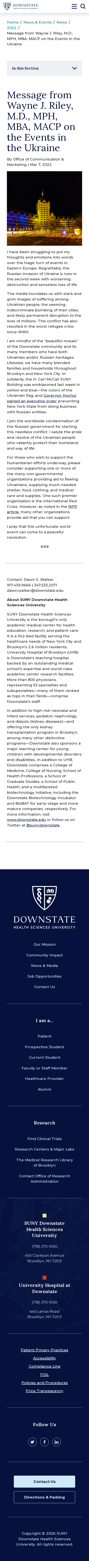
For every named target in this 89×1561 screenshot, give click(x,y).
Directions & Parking (44, 1497)
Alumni (44, 1089)
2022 (11, 28)
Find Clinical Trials (44, 1139)
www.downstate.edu (26, 820)
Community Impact (44, 955)
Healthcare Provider (44, 1078)
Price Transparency (44, 1391)
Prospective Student (44, 1047)
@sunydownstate (43, 825)
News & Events (37, 22)
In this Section (25, 68)
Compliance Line (44, 1366)
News (61, 22)
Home (13, 22)
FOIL (44, 1374)
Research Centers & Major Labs (44, 1149)
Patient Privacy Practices (44, 1350)
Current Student (44, 1057)
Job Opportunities (44, 976)
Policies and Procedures (44, 1383)
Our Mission (44, 944)
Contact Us (44, 987)
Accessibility (44, 1358)
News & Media (44, 965)
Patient (44, 1036)
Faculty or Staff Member (45, 1068)
